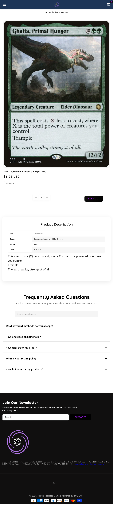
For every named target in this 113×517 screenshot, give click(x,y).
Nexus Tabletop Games (49, 496)
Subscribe (80, 417)
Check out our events (97, 464)
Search (55, 483)
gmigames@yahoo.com (81, 464)
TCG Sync (79, 496)
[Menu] (4, 5)
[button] (56, 326)
